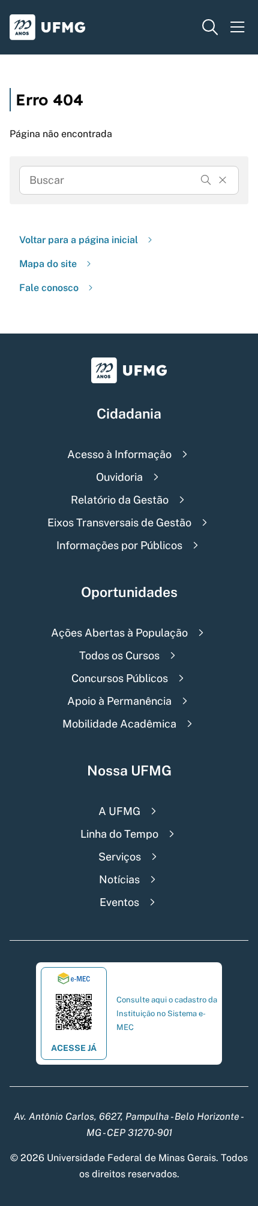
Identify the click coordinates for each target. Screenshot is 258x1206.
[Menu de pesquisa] (210, 27)
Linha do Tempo (119, 834)
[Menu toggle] (237, 27)
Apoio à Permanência (119, 701)
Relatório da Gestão (120, 499)
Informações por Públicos (119, 545)
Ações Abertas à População (119, 632)
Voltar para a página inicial (78, 240)
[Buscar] (206, 180)
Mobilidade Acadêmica (119, 723)
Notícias (119, 879)
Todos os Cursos (119, 655)
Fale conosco (49, 287)
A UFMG (119, 811)
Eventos (119, 902)
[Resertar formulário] (223, 180)
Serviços (119, 856)
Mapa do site (48, 263)
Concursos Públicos (119, 678)
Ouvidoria (119, 477)
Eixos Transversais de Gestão (119, 522)
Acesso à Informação (119, 454)
